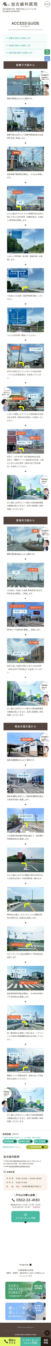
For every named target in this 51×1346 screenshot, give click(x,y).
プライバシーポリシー (25, 1327)
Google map (23, 1264)
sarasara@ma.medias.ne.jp (19, 1166)
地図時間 (46, 1341)
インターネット (31, 1341)
